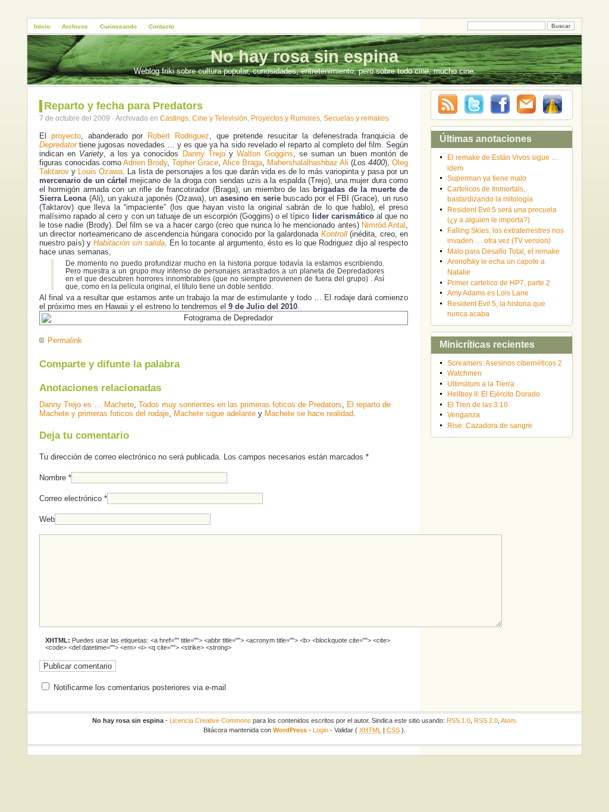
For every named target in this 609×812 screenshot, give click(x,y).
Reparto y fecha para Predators (123, 106)
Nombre (52, 477)
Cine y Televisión (219, 118)
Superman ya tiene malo (486, 178)
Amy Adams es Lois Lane (488, 293)
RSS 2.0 (486, 720)
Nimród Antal (384, 225)
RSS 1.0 (458, 720)
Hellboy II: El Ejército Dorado (493, 394)
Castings (174, 118)
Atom (508, 720)
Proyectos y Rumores (285, 118)
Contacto (161, 26)
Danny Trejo (204, 153)
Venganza (463, 414)
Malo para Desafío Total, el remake (503, 251)
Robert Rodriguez (178, 135)
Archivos (75, 26)
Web (47, 519)
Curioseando (118, 26)
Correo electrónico (70, 498)
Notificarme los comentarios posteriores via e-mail (140, 687)
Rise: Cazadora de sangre (489, 425)
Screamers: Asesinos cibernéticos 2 (504, 363)
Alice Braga (242, 162)
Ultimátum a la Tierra (480, 384)
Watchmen (464, 373)
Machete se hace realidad (309, 413)
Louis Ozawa (100, 171)
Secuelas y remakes (356, 118)
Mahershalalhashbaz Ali (308, 162)
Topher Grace (195, 162)
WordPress (290, 730)
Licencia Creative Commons (210, 720)
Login (320, 730)
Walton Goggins (265, 153)
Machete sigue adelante (215, 413)
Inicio (42, 26)
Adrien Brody (145, 162)
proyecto (66, 135)
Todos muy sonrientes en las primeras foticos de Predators (240, 404)
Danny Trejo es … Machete (86, 404)
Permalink (65, 340)
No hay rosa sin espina (304, 56)
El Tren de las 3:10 (477, 404)
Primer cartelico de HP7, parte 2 (498, 283)
